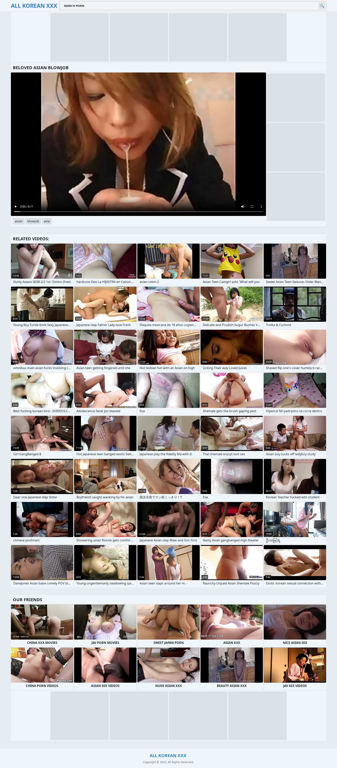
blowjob (33, 221)
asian (19, 221)
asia (47, 221)
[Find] (322, 5)
